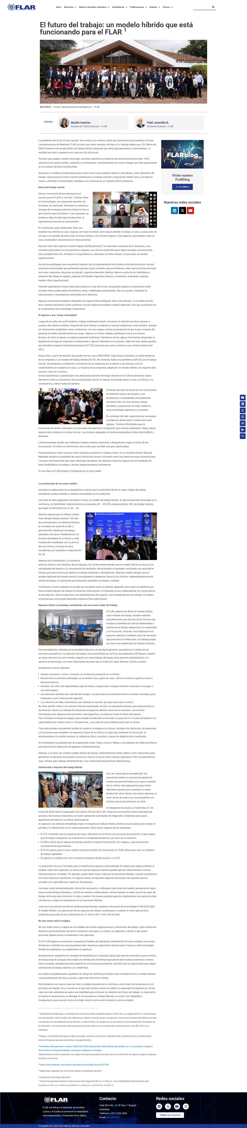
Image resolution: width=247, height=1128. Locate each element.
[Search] (213, 7)
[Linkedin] (174, 210)
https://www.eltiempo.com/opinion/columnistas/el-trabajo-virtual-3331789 (74, 1064)
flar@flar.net (112, 1117)
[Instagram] (243, 417)
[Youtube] (190, 210)
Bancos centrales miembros (93, 7)
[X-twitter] (182, 210)
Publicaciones (137, 7)
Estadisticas (118, 7)
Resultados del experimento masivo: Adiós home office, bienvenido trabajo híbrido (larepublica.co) (84, 1046)
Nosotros (69, 7)
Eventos (153, 7)
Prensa (166, 7)
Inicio (58, 7)
